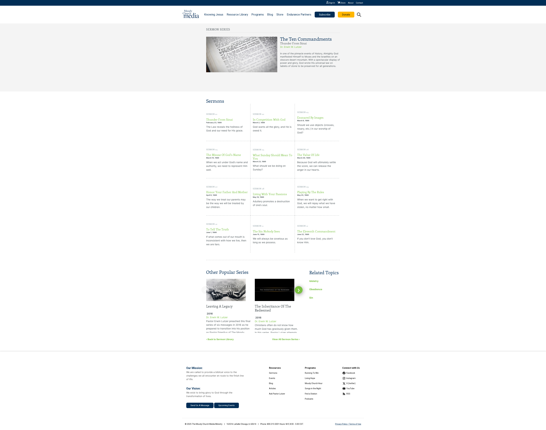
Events (272, 378)
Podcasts (309, 399)
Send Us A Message (200, 405)
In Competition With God (269, 119)
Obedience (315, 289)
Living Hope (310, 378)
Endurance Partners (299, 14)
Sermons (273, 373)
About (350, 3)
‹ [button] (205, 290)
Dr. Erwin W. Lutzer (291, 47)
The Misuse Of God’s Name (223, 155)
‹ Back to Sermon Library (220, 339)
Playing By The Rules (310, 192)
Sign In (332, 3)
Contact (359, 3)
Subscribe (324, 14)
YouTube (350, 388)
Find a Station (311, 394)
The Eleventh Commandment (316, 231)
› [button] (298, 290)
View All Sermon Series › (286, 339)
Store (343, 3)
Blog (270, 14)
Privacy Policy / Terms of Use (348, 424)
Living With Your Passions (270, 194)
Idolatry (313, 281)
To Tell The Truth (217, 229)
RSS (348, 394)
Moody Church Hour (313, 383)
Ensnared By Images (310, 117)
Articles (272, 388)
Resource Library (237, 14)
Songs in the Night (313, 388)
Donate (346, 14)
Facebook (350, 373)
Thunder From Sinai (219, 119)
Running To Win (312, 373)
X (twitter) (350, 383)
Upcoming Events (226, 405)
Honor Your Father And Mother (227, 192)
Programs (257, 14)
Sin (311, 297)
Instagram (351, 378)
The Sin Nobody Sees (266, 231)
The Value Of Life (308, 155)
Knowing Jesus (213, 14)
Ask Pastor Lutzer (277, 394)
